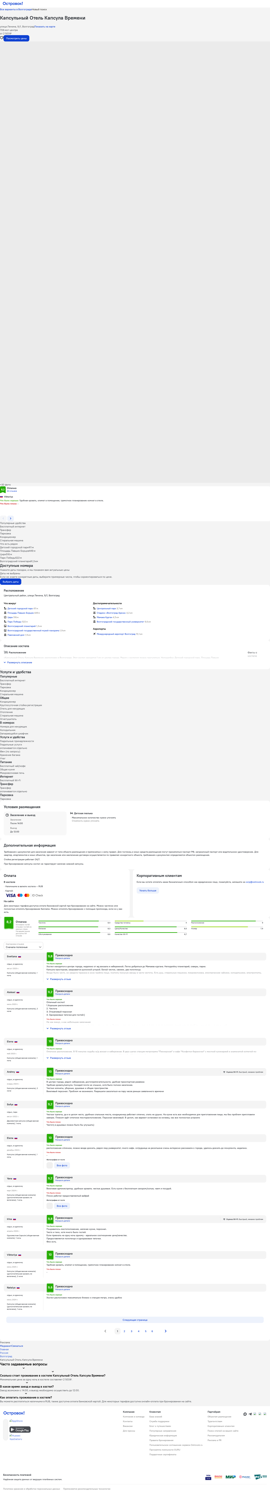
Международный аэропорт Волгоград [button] (116, 634)
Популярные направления (162, 1430)
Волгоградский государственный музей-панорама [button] (33, 630)
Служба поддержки (159, 1421)
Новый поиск (39, 9)
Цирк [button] (10, 617)
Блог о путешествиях (160, 1426)
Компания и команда (133, 1416)
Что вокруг (10, 603)
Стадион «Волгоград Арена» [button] (111, 612)
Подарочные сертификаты (162, 1454)
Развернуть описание (19, 662)
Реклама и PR (214, 1440)
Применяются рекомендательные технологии (86, 1488)
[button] (135, 73)
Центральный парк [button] (106, 608)
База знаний (155, 1416)
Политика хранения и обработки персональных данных (31, 1488)
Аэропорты (99, 628)
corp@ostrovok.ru (255, 882)
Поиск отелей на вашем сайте (223, 1430)
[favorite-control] (1, 38)
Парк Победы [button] (14, 621)
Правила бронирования (161, 1440)
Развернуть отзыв (60, 979)
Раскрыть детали (62, 958)
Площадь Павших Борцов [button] (21, 612)
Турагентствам (215, 1421)
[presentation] (23, 946)
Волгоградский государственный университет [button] (120, 621)
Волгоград (6, 1356)
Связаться (17, 1345)
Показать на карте (44, 26)
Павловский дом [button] (16, 635)
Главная (4, 1349)
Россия (4, 1352)
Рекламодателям (216, 1435)
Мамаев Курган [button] (104, 617)
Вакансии (128, 1426)
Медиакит (5, 1345)
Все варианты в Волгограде (16, 9)
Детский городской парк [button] (20, 608)
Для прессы (129, 1430)
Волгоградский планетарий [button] (22, 626)
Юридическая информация (163, 1435)
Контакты (128, 1421)
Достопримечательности (107, 603)
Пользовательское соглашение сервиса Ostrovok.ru (176, 1445)
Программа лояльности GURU (164, 1449)
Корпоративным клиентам (221, 1426)
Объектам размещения (219, 1416)
